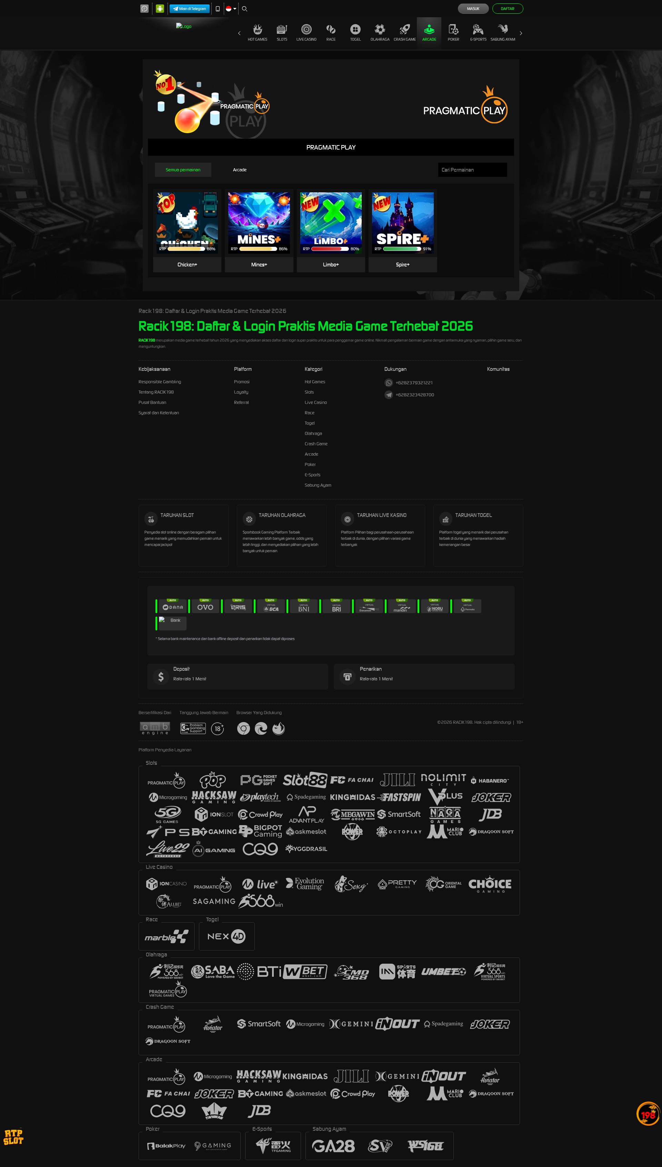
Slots (282, 39)
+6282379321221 (414, 383)
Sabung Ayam (503, 39)
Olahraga (380, 39)
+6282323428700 (415, 395)
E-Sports (478, 39)
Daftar (507, 8)
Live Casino (307, 39)
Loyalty (241, 392)
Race (331, 39)
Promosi (242, 382)
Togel (355, 39)
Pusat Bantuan (152, 402)
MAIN (191, 212)
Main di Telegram (192, 8)
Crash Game (405, 39)
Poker (453, 39)
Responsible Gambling (160, 382)
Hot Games (257, 39)
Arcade (429, 39)
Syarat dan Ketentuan (159, 413)
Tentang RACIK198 (156, 392)
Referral (241, 402)
